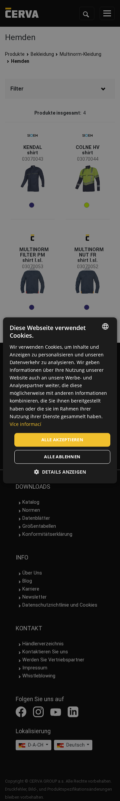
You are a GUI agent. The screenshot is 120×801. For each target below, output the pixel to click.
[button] (60, 472)
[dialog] (60, 400)
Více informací (25, 424)
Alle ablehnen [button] (62, 457)
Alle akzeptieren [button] (62, 440)
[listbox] (105, 326)
